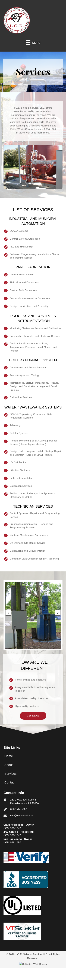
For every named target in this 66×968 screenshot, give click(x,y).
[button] (8, 613)
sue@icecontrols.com (22, 815)
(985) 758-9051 (19, 809)
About (8, 765)
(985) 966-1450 (12, 842)
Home (8, 756)
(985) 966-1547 (12, 828)
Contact (9, 782)
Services (10, 773)
